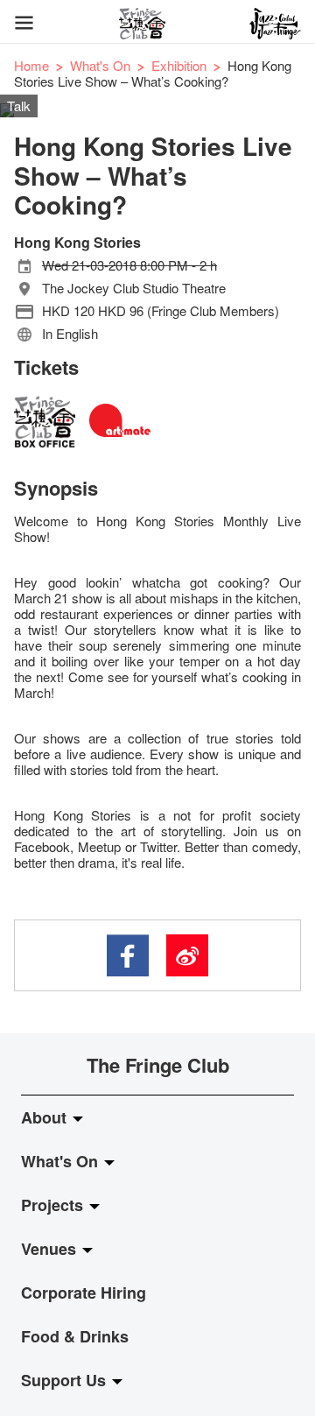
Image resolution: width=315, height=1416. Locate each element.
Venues (50, 1248)
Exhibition (178, 65)
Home (31, 65)
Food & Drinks (75, 1336)
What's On (100, 65)
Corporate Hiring (83, 1292)
